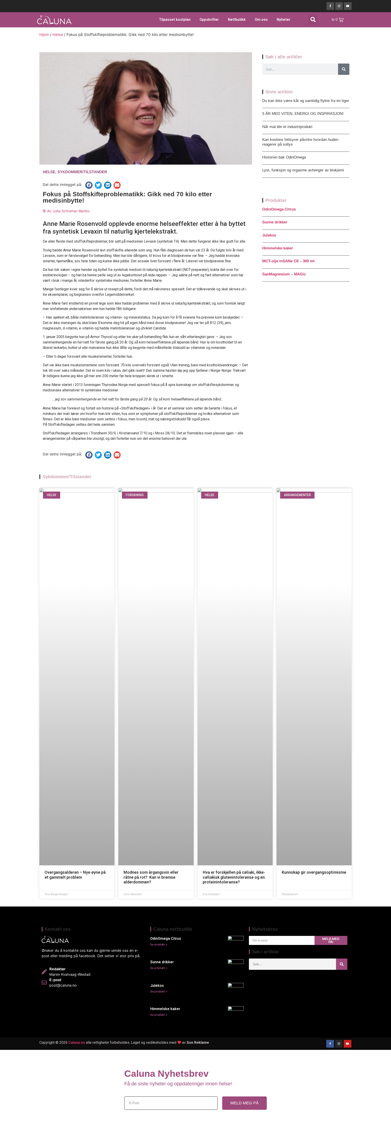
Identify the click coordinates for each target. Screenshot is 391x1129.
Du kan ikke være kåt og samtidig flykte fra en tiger (305, 101)
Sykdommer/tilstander (82, 172)
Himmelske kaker (277, 248)
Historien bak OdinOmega (284, 157)
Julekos (269, 235)
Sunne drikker (274, 222)
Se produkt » (158, 944)
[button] (313, 19)
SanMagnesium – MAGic (284, 274)
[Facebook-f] (330, 6)
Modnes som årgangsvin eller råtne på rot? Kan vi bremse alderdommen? (151, 877)
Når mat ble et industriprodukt (287, 127)
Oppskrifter (209, 19)
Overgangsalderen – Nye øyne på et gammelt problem (75, 875)
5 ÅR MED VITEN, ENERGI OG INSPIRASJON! (303, 113)
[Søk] (343, 69)
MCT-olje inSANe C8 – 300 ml (288, 261)
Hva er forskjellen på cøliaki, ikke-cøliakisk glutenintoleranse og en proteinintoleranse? (234, 877)
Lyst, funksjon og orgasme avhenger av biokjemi (303, 170)
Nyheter (283, 19)
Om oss (261, 19)
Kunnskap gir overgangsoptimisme (314, 872)
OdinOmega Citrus (279, 209)
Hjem (44, 34)
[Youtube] (348, 6)
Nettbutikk (237, 19)
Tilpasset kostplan (175, 19)
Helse (57, 34)
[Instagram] (339, 6)
